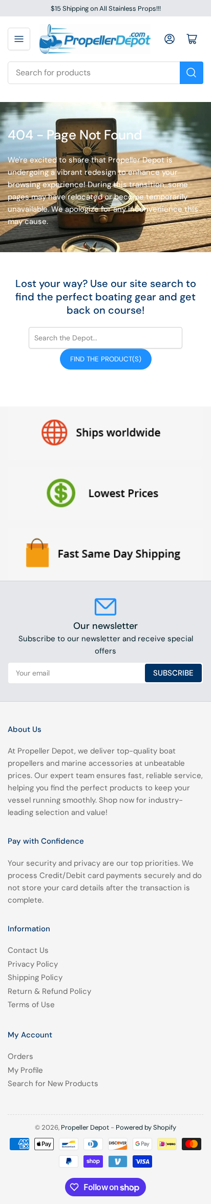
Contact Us (28, 950)
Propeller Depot (85, 1127)
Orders (20, 1056)
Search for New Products (53, 1083)
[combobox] (105, 73)
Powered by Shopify (146, 1127)
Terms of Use (31, 1004)
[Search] (191, 73)
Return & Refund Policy (49, 991)
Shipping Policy (35, 977)
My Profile (25, 1070)
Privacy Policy (33, 964)
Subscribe (173, 673)
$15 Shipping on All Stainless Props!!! (106, 8)
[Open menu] (19, 39)
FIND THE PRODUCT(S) (105, 359)
